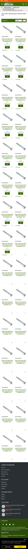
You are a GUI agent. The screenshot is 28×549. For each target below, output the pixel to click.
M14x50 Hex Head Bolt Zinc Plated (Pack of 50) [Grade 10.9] (7, 391)
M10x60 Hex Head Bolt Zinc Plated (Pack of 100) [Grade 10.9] (7, 128)
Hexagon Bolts (16, 7)
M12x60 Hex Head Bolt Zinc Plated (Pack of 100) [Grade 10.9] (20, 274)
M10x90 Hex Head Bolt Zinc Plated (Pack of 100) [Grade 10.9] (20, 186)
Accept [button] (20, 546)
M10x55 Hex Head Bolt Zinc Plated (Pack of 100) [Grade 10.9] (20, 99)
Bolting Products (7, 7)
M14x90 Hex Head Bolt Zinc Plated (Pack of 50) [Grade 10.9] (20, 450)
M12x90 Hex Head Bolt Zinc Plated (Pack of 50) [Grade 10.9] (7, 333)
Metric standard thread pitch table (13, 513)
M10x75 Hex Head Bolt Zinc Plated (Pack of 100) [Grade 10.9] (20, 157)
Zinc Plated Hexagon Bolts (8, 9)
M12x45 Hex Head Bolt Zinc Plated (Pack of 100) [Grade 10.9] (7, 245)
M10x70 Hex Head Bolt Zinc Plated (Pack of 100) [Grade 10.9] (7, 157)
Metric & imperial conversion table (13, 509)
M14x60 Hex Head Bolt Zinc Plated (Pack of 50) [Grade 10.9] (7, 420)
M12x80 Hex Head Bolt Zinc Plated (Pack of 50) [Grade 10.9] (20, 303)
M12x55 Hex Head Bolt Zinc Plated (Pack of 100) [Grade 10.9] (7, 274)
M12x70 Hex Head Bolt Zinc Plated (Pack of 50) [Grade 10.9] (7, 303)
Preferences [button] (8, 546)
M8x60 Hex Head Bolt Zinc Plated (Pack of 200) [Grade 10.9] (20, 40)
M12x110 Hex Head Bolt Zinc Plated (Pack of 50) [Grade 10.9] (7, 362)
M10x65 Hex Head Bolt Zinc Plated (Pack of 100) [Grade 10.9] (20, 128)
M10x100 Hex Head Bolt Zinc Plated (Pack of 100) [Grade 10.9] (7, 216)
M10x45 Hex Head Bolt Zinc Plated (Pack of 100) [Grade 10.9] (20, 69)
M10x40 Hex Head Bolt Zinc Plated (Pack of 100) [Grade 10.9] (7, 69)
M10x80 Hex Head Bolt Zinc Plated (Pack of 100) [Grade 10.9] (7, 186)
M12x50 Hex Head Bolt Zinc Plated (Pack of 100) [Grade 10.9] (20, 245)
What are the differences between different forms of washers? (16, 505)
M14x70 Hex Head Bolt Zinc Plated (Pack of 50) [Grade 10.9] (20, 420)
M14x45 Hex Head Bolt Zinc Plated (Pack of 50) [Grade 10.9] (20, 362)
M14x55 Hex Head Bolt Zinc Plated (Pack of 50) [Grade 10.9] (20, 391)
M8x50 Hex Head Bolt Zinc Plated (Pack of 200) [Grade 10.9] (7, 40)
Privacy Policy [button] (17, 542)
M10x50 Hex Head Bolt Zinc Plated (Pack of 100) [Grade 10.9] (7, 99)
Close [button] (25, 539)
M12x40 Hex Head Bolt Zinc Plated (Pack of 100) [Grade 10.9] (20, 216)
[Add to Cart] (20, 252)
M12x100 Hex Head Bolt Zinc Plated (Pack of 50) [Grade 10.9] (20, 333)
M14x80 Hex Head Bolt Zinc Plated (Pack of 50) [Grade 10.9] (7, 450)
